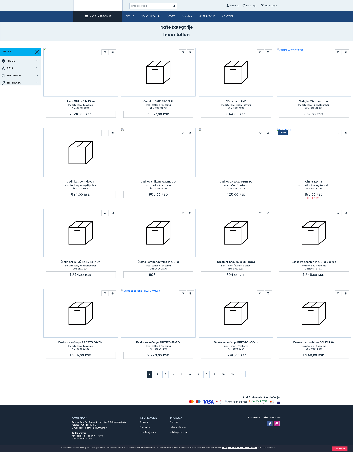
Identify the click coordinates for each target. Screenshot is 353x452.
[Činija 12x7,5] (314, 152)
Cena (10, 68)
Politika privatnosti (178, 432)
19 (232, 374)
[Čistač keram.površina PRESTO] (158, 233)
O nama (187, 16)
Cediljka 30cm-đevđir (80, 181)
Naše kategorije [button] (100, 16)
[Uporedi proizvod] (112, 52)
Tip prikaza (14, 82)
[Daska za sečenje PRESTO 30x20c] (314, 233)
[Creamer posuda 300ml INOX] (236, 233)
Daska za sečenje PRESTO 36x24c (80, 342)
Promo (11, 60)
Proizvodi (174, 422)
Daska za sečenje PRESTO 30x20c (314, 261)
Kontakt (227, 16)
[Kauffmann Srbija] (98, 5)
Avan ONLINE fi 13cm (81, 101)
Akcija (130, 16)
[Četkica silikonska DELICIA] (158, 152)
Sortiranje (14, 75)
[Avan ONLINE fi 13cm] (81, 72)
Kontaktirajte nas (148, 432)
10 (223, 374)
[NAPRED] (242, 374)
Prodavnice (145, 427)
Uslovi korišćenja (178, 427)
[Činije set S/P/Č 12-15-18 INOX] (81, 233)
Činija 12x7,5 (313, 181)
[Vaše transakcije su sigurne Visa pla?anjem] (278, 402)
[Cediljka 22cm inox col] (314, 72)
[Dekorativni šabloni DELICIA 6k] (314, 313)
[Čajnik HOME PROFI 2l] (158, 72)
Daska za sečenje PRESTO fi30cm (236, 342)
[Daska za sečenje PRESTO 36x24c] (81, 313)
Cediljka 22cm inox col (314, 101)
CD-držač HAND (236, 101)
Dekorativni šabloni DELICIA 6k (313, 342)
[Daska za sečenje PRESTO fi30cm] (236, 313)
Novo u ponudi (151, 16)
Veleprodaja (207, 16)
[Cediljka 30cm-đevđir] (81, 152)
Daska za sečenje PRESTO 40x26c (158, 342)
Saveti (171, 16)
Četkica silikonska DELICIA (158, 181)
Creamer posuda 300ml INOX (236, 261)
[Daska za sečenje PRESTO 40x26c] (158, 313)
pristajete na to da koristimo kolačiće (239, 447)
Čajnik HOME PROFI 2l (158, 101)
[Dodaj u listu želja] (105, 52)
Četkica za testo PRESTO (236, 181)
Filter (7, 51)
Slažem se (340, 448)
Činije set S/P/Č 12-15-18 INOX (81, 261)
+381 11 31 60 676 (88, 425)
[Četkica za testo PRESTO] (236, 152)
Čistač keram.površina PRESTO (158, 261)
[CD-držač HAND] (236, 72)
